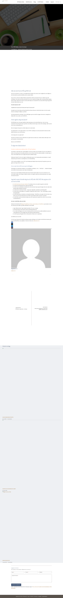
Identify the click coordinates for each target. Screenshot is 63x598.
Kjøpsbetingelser (44, 596)
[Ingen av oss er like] (32, 525)
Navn (13, 572)
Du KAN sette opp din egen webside (20, 184)
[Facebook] (31, 222)
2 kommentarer (10, 562)
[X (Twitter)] (31, 224)
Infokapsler (40, 596)
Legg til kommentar (15, 575)
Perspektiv (19, 49)
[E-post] (31, 227)
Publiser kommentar (16, 584)
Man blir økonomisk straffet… (8, 417)
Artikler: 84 (13, 270)
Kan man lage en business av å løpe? (9, 488)
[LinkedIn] (31, 226)
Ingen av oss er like (6, 560)
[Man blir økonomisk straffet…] (32, 382)
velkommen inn (36, 220)
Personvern (36, 596)
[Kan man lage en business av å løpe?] (32, 454)
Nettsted (41, 572)
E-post (27, 572)
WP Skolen (30, 49)
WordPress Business (25, 49)
